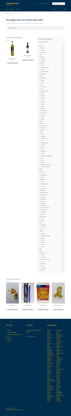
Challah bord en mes (45, 192)
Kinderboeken (43, 52)
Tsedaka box (43, 151)
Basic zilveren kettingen (45, 235)
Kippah (42, 119)
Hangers (42, 240)
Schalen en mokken (44, 142)
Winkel (17, 9)
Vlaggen (42, 153)
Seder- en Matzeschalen (45, 166)
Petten (42, 140)
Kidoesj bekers (44, 205)
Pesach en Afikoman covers (46, 164)
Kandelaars (43, 203)
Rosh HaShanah (43, 179)
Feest (42, 88)
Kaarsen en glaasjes (45, 67)
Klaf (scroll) (43, 127)
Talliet (42, 255)
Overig (42, 82)
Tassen (42, 149)
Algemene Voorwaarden (11, 332)
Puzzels (42, 99)
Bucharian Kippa (44, 110)
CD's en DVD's (43, 86)
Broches (42, 237)
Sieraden (41, 231)
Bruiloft (41, 54)
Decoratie (43, 60)
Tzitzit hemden (43, 263)
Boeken (41, 45)
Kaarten (42, 134)
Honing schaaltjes (44, 183)
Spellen (42, 104)
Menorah (41, 121)
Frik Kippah (43, 114)
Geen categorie (42, 73)
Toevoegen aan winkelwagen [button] (12, 62)
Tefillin (42, 261)
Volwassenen (43, 268)
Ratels (42, 177)
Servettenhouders (44, 209)
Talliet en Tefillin (43, 252)
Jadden (42, 218)
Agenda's (43, 48)
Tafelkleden (43, 212)
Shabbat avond (42, 190)
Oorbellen (43, 244)
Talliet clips (43, 257)
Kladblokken (43, 136)
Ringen (42, 246)
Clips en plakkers (44, 112)
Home (8, 13)
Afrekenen (47, 3)
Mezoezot (41, 123)
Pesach (41, 158)
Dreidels (42, 65)
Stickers (42, 106)
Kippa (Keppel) (42, 108)
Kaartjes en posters (45, 91)
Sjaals (41, 248)
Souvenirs (43, 147)
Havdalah (41, 76)
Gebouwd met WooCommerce (17, 409)
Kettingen (43, 242)
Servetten (43, 145)
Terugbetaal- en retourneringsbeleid (14, 334)
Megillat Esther (44, 175)
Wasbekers (43, 214)
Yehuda (7, 9)
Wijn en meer (42, 270)
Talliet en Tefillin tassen (45, 259)
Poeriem (41, 170)
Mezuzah (42, 130)
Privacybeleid (8, 409)
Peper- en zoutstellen (45, 207)
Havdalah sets (43, 78)
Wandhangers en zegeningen (46, 155)
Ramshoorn (43, 227)
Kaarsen (42, 80)
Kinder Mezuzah (44, 125)
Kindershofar (43, 224)
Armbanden (43, 233)
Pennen (42, 95)
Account (37, 3)
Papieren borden (44, 138)
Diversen (42, 63)
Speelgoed (43, 101)
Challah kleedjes (44, 194)
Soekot (41, 250)
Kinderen (43, 69)
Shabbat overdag (43, 216)
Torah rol (43, 220)
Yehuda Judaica (12, 3)
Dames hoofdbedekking (44, 71)
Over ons (12, 9)
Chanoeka (41, 56)
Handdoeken (43, 199)
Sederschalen (43, 188)
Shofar (41, 222)
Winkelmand (42, 3)
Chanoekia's (43, 58)
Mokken (42, 93)
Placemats (43, 97)
